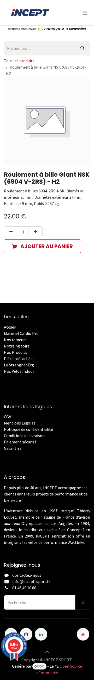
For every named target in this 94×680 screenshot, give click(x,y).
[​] (4, 454)
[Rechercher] (82, 48)
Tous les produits (19, 60)
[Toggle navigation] (85, 12)
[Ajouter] (35, 231)
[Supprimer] (11, 231)
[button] (42, 246)
